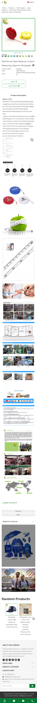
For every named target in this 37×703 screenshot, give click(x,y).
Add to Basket (12, 86)
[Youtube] (13, 660)
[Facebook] (4, 660)
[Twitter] (10, 660)
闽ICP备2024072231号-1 (25, 696)
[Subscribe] (32, 686)
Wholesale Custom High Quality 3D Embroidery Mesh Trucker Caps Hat (11, 622)
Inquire (13, 81)
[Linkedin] (7, 660)
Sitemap (16, 696)
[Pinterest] (19, 660)
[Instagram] (16, 660)
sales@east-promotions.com (12, 676)
